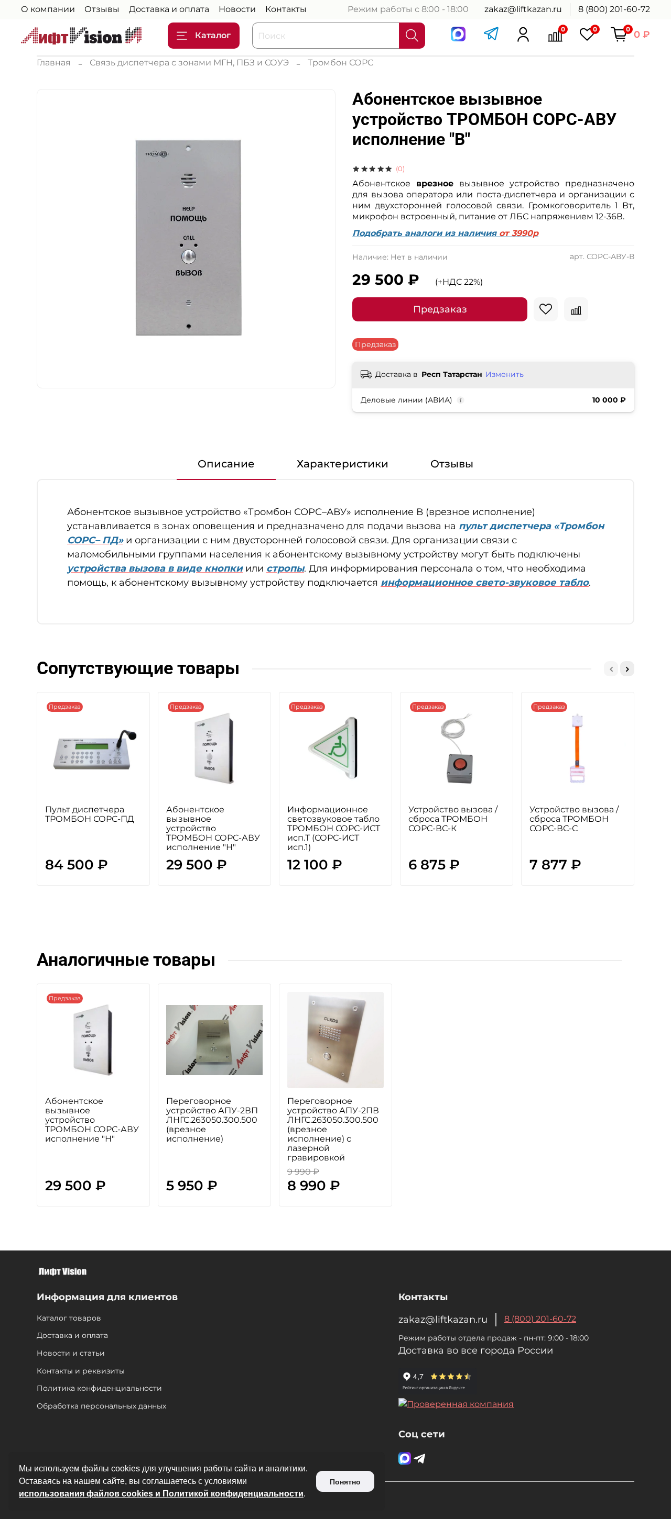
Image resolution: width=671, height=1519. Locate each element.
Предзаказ (440, 309)
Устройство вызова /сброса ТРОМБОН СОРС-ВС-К (452, 819)
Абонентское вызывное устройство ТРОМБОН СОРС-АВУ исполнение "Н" (213, 828)
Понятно (345, 1482)
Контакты (286, 9)
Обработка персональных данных (101, 1406)
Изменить (504, 374)
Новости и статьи (71, 1353)
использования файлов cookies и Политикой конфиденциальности (161, 1493)
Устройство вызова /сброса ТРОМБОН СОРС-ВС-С (574, 819)
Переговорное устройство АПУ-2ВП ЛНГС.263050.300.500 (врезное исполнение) (212, 1120)
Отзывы (102, 9)
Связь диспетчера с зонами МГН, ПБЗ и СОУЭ (189, 63)
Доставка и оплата (169, 9)
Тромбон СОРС (340, 63)
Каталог (213, 35)
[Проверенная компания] (456, 1404)
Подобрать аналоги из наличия (445, 233)
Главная (54, 63)
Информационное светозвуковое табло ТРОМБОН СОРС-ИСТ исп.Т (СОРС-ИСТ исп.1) (333, 828)
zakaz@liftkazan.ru (523, 9)
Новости (237, 9)
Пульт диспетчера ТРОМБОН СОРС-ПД (89, 814)
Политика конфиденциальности (99, 1388)
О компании (48, 9)
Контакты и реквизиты (81, 1371)
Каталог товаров (69, 1318)
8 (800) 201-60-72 (614, 9)
